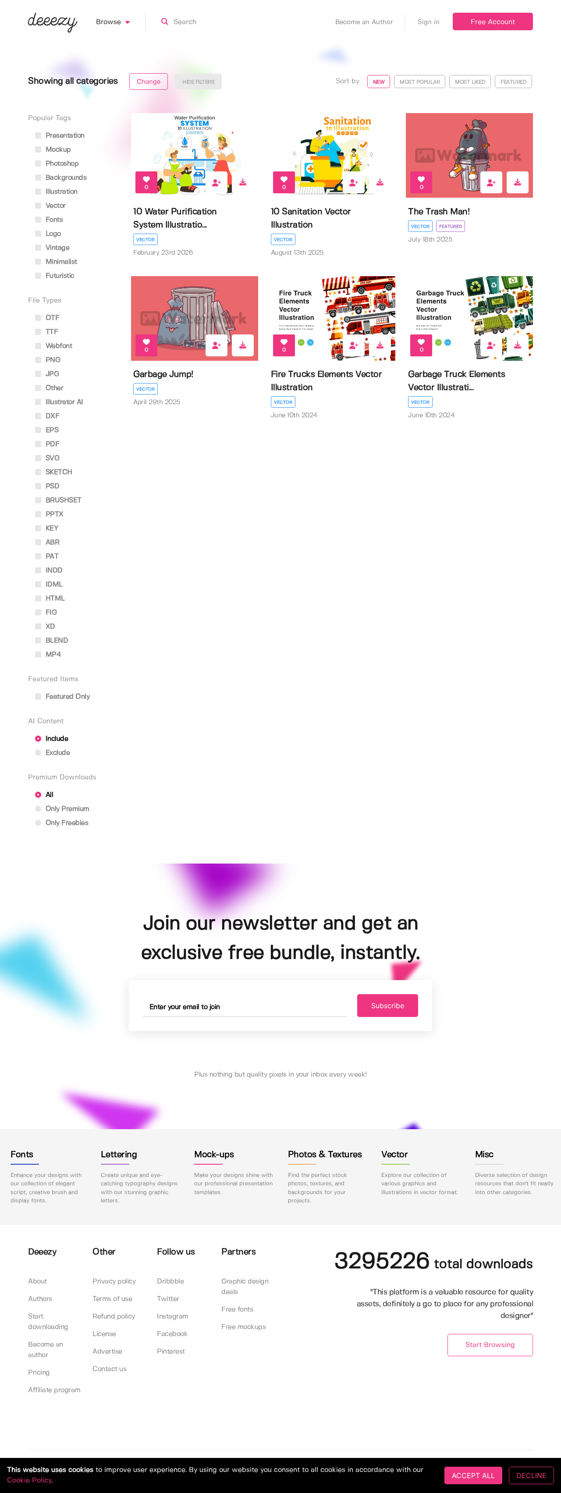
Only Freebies (65, 823)
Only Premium (66, 809)
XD (49, 626)
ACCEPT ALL (473, 1475)
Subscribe (387, 1005)
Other (53, 388)
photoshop (60, 163)
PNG (51, 360)
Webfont (57, 346)
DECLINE (531, 1475)
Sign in (429, 22)
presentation (64, 135)
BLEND (55, 640)
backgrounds (64, 177)
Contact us (109, 1369)
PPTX (53, 514)
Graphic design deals (244, 1286)
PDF (51, 444)
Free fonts (237, 1309)
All (48, 795)
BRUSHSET (62, 500)
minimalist (60, 262)
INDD (53, 570)
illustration (60, 191)
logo (52, 234)
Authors (40, 1299)
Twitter (168, 1299)
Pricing (39, 1372)
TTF (50, 332)
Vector (145, 240)
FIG (50, 612)
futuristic (59, 276)
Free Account (493, 22)
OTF (51, 318)
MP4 (52, 654)
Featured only (66, 696)
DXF (51, 416)
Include (55, 739)
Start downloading (48, 1321)
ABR (51, 542)
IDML (53, 584)
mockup (57, 149)
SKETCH (57, 472)
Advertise (107, 1351)
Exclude (56, 753)
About (37, 1281)
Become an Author (364, 22)
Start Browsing (490, 1345)
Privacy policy (113, 1281)
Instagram (172, 1316)
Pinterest (171, 1351)
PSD (51, 486)
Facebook (172, 1334)
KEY (50, 528)
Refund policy (113, 1316)
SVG (51, 458)
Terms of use (112, 1299)
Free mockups (243, 1327)
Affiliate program (54, 1390)
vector (54, 206)
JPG (51, 374)
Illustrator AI (63, 402)
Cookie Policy (29, 1480)
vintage (56, 248)
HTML (54, 598)
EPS (50, 430)
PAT (50, 556)
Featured (450, 226)
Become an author (45, 1349)
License (104, 1334)
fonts (53, 220)
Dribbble (170, 1281)
